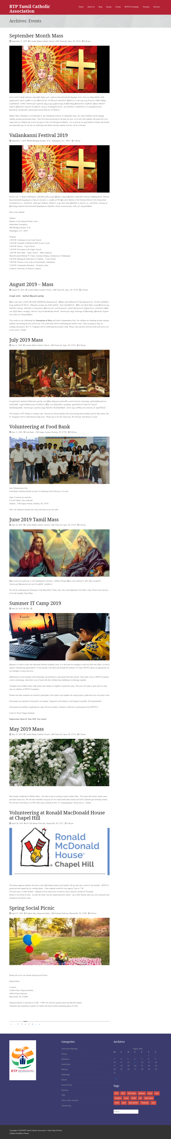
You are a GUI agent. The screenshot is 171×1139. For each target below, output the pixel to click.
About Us (91, 7)
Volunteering (66, 1106)
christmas (118, 1098)
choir (156, 1093)
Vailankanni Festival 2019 (38, 135)
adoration (142, 1093)
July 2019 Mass (26, 340)
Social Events (66, 1085)
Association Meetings (69, 1049)
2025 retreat (131, 1093)
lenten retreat (149, 1098)
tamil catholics (133, 1103)
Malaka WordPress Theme (19, 1133)
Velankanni (144, 1103)
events (126, 1098)
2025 (123, 1093)
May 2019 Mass (26, 729)
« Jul (115, 1079)
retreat (117, 1103)
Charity (64, 1054)
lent (140, 1098)
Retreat (64, 1080)
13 (135, 1062)
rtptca (124, 1103)
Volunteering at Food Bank (39, 426)
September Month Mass (36, 35)
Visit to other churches (69, 1100)
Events (118, 7)
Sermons (146, 7)
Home (81, 7)
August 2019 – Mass (31, 284)
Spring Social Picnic (32, 908)
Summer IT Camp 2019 (35, 603)
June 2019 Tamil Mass (34, 519)
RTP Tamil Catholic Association (29, 8)
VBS (63, 1095)
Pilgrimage (65, 1075)
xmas (153, 1103)
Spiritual (64, 1090)
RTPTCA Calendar (132, 7)
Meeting (64, 1069)
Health (134, 1098)
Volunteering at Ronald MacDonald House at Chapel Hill (57, 815)
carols (150, 1093)
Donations (65, 1059)
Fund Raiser (66, 1064)
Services (156, 7)
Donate (109, 7)
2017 (116, 1093)
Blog (100, 7)
